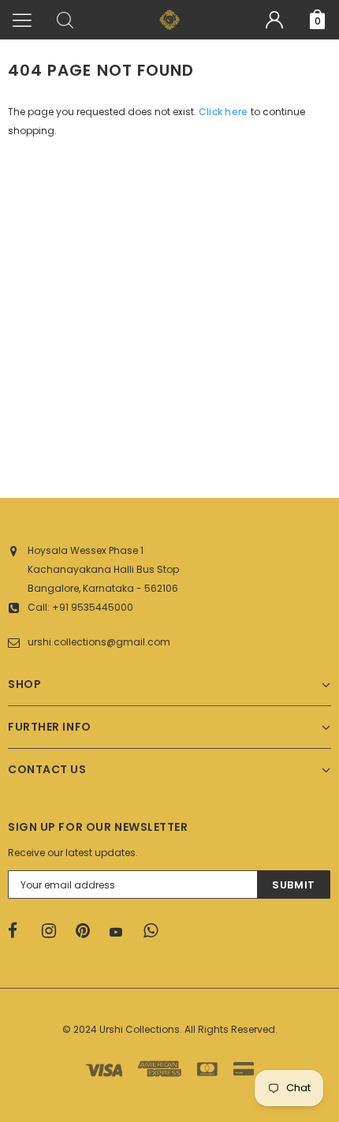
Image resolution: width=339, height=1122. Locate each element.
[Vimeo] (155, 931)
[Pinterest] (87, 931)
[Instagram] (53, 931)
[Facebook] (20, 931)
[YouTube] (121, 932)
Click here (225, 111)
